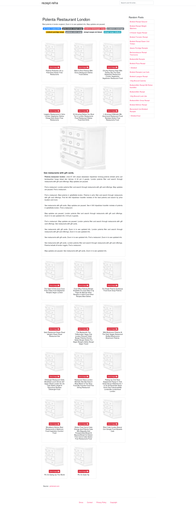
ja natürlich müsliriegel (115, 29)
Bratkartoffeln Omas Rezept (140, 100)
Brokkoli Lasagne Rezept (139, 76)
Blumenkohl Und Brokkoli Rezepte (139, 110)
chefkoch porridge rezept (55, 32)
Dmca (81, 502)
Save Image (53, 67)
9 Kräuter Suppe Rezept (138, 33)
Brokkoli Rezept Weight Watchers (138, 27)
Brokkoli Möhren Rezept (138, 105)
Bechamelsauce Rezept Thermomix (138, 53)
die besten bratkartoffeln (52, 29)
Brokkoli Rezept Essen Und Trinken (139, 42)
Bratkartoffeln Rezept (137, 92)
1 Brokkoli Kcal (135, 116)
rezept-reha (50, 2)
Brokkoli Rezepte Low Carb (139, 72)
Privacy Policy (101, 502)
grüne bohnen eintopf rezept (73, 29)
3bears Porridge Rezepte (139, 48)
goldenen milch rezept (74, 32)
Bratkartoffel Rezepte (137, 59)
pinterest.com (54, 486)
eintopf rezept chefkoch (112, 32)
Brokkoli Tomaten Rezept (139, 37)
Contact (90, 502)
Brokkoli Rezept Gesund (138, 21)
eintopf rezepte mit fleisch (93, 32)
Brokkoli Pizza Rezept (137, 63)
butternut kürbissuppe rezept (95, 29)
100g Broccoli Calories (138, 81)
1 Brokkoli (133, 68)
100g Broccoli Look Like (138, 96)
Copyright (113, 502)
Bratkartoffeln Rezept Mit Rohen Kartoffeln (141, 86)
